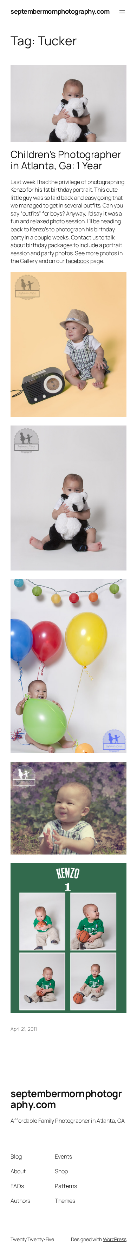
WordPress (114, 1239)
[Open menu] (122, 11)
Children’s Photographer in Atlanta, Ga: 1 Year (66, 160)
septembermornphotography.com (60, 11)
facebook (77, 261)
